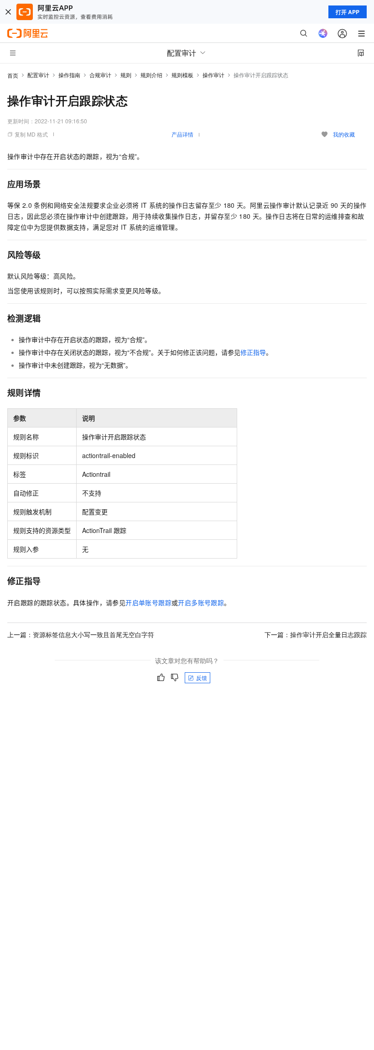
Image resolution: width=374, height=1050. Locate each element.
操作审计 (213, 75)
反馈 (201, 677)
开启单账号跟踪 (148, 602)
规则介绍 (151, 75)
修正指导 (253, 352)
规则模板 (182, 75)
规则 (125, 75)
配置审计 (38, 75)
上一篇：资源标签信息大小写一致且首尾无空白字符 (80, 634)
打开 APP (347, 12)
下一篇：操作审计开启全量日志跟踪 (316, 634)
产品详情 (182, 134)
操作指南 (69, 75)
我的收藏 (344, 134)
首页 (12, 75)
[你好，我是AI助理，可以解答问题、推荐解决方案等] (322, 33)
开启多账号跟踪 (201, 602)
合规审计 (100, 75)
